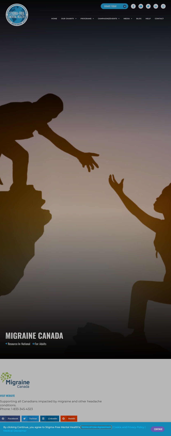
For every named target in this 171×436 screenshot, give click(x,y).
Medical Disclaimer (14, 430)
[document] (85, 218)
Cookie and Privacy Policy (128, 427)
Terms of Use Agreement (96, 427)
